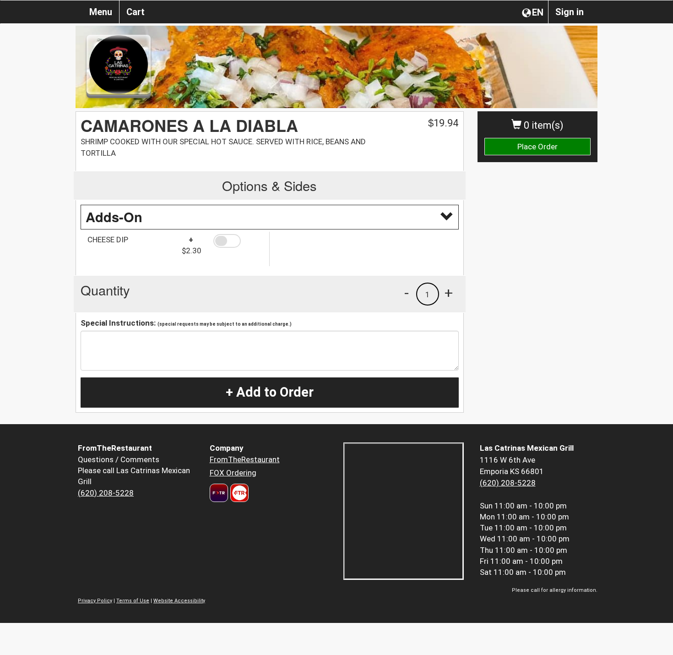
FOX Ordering (233, 472)
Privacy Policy (95, 601)
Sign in (569, 11)
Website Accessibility (179, 601)
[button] (237, 241)
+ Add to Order (270, 392)
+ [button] (449, 292)
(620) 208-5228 (106, 492)
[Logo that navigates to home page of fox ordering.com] (238, 493)
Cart (135, 11)
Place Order (537, 146)
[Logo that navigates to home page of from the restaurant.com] (219, 493)
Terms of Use (132, 601)
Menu (100, 11)
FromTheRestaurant (245, 459)
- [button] (406, 292)
